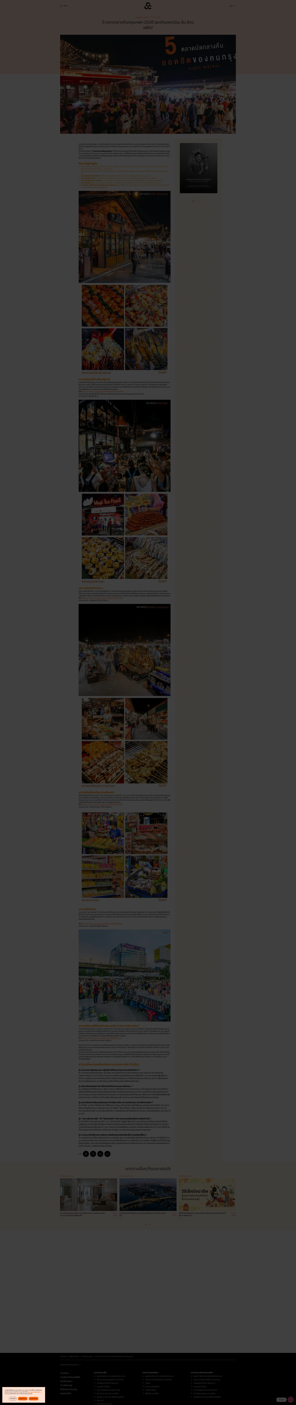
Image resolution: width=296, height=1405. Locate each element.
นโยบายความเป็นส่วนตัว (34, 1392)
